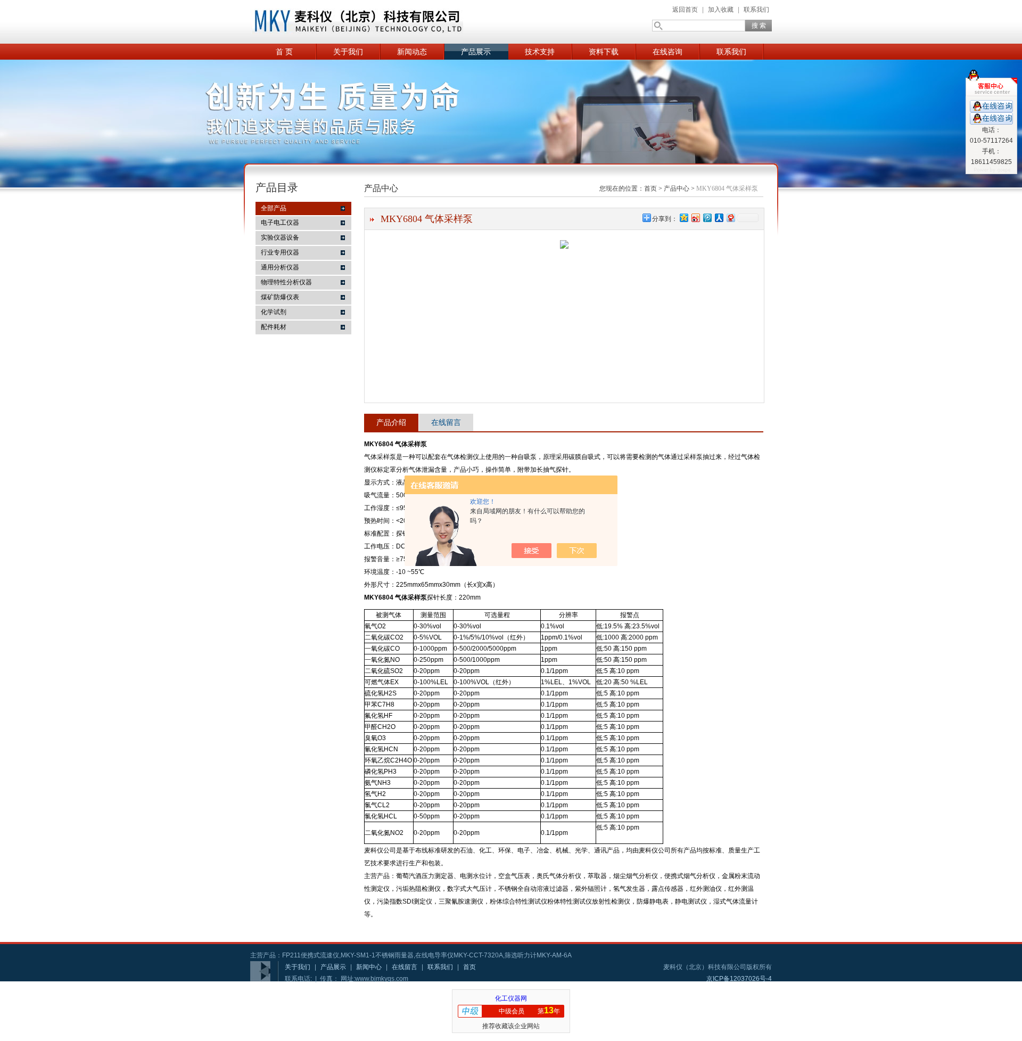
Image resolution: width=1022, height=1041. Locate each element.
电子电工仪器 (280, 222)
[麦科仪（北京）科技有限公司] (356, 22)
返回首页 (685, 9)
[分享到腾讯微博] (707, 217)
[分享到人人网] (718, 217)
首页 (650, 188)
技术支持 (540, 51)
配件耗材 (273, 327)
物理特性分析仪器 (286, 282)
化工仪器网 (511, 998)
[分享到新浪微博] (695, 217)
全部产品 (273, 208)
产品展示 (476, 51)
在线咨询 (667, 51)
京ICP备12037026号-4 (739, 978)
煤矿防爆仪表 (280, 297)
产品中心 (676, 188)
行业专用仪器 (280, 252)
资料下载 (604, 51)
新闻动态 (412, 51)
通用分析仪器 (280, 267)
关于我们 (348, 51)
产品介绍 (391, 422)
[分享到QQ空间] (683, 217)
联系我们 (756, 9)
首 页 (284, 51)
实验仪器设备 (280, 237)
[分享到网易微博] (730, 217)
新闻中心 (369, 967)
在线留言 (446, 422)
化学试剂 (273, 312)
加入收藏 (720, 9)
